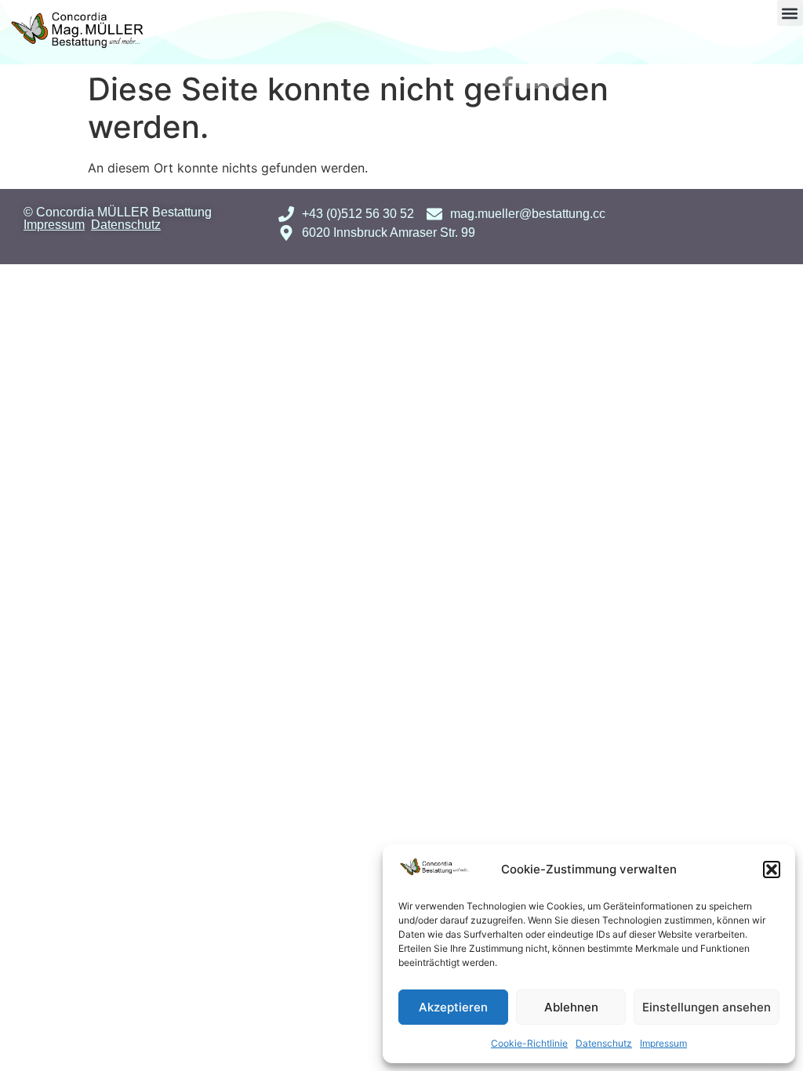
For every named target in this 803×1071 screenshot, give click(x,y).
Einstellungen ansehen (706, 1007)
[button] (771, 869)
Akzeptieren (453, 1007)
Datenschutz (604, 1043)
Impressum (663, 1043)
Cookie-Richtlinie (529, 1043)
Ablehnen (571, 1007)
